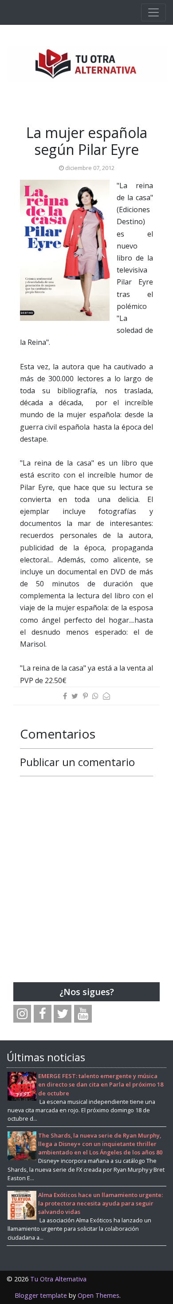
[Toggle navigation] (153, 12)
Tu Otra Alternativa (58, 1279)
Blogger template (41, 1295)
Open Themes (98, 1295)
